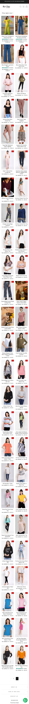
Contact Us (14, 696)
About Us (14, 687)
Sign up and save (14, 691)
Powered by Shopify (14, 702)
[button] (5, 39)
